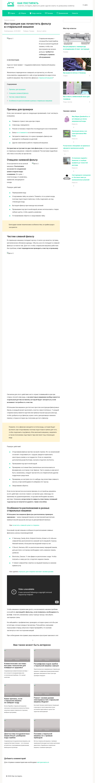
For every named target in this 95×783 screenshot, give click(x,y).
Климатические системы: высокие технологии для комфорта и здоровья (15, 666)
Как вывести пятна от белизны (74, 73)
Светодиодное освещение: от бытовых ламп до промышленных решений (81, 177)
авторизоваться (43, 762)
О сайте (85, 5)
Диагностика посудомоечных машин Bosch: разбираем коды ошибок (17, 736)
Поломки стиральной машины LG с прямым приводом (43, 736)
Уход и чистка (36, 13)
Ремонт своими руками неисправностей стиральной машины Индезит (46, 700)
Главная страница (9, 20)
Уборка (23, 13)
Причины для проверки (17, 89)
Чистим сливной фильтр (17, 97)
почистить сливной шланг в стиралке (25, 525)
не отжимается (22, 132)
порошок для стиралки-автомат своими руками (36, 571)
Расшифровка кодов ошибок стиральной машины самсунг (46, 665)
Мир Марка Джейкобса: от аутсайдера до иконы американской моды (81, 119)
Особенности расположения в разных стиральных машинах (30, 101)
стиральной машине (45, 78)
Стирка (12, 13)
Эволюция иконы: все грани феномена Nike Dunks (79, 133)
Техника (50, 13)
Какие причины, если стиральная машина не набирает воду (13, 701)
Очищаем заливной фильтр (18, 93)
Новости (75, 13)
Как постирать (28, 3)
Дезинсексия (63, 13)
